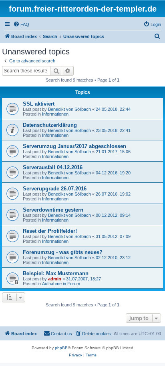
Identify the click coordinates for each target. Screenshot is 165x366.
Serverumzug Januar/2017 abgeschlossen (74, 146)
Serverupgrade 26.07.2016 (55, 189)
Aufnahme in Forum (61, 283)
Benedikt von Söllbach (69, 109)
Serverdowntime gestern (53, 210)
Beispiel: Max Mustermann (56, 273)
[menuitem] (21, 24)
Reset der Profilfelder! (50, 231)
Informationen (55, 114)
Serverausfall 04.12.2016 (52, 167)
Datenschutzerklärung (50, 125)
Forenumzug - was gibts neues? (63, 252)
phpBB (61, 348)
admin (54, 278)
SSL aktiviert (38, 104)
